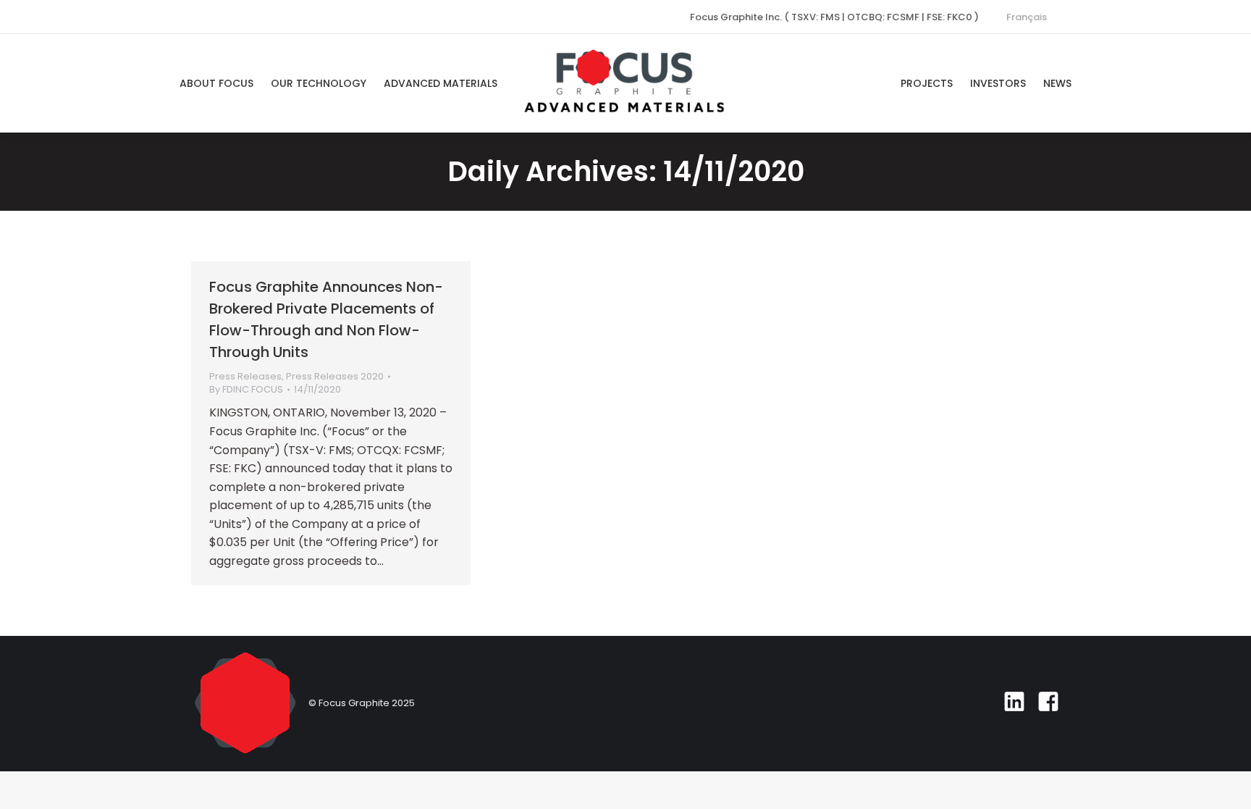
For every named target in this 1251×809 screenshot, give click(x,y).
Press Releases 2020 (335, 376)
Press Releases (245, 376)
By (246, 389)
